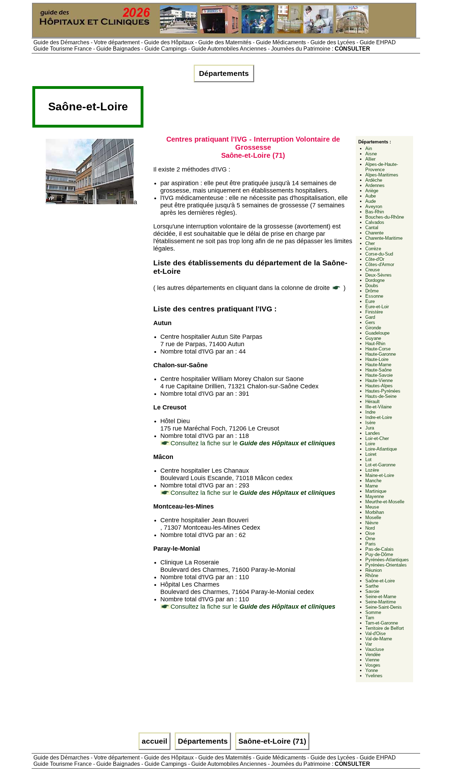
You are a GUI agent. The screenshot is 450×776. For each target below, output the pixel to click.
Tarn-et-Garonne (381, 623)
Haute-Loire (376, 359)
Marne (371, 486)
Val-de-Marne (378, 638)
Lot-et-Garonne (380, 464)
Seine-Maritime (380, 601)
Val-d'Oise (375, 633)
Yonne (371, 670)
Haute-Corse (378, 348)
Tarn (369, 617)
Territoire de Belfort (384, 628)
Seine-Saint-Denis (383, 607)
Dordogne (375, 280)
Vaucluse (374, 649)
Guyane (373, 338)
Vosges (372, 665)
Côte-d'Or (374, 259)
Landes (372, 433)
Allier (370, 159)
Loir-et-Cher (377, 438)
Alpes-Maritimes (381, 174)
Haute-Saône (378, 370)
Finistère (374, 312)
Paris (370, 544)
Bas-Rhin (374, 211)
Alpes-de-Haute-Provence (381, 167)
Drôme (372, 290)
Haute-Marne (378, 364)
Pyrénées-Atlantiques (387, 559)
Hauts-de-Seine (381, 396)
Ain (368, 148)
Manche (373, 480)
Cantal (371, 227)
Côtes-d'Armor (379, 264)
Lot (368, 459)
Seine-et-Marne (380, 596)
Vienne (372, 659)
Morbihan (374, 512)
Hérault (372, 401)
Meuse (372, 507)
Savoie (372, 591)
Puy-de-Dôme (379, 554)
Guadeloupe (377, 333)
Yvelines (373, 675)
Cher (370, 243)
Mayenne (374, 496)
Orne (370, 538)
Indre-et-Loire (378, 417)
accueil (154, 741)
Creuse (372, 269)
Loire (370, 443)
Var (368, 644)
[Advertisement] (272, 109)
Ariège (371, 190)
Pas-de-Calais (379, 549)
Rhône (371, 575)
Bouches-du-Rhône (384, 217)
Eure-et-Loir (377, 306)
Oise (370, 533)
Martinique (375, 491)
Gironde (373, 327)
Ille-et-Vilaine (378, 406)
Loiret (371, 454)
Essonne (374, 296)
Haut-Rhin (375, 343)
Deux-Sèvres (378, 275)
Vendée (372, 654)
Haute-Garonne (380, 354)
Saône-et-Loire (380, 580)
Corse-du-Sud (379, 254)
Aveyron (373, 206)
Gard (370, 317)
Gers (370, 322)
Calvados (374, 222)
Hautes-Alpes (379, 385)
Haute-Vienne (379, 380)
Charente (374, 232)
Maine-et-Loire (379, 475)
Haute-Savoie (379, 375)
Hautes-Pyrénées (382, 391)
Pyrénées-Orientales (386, 565)
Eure (370, 301)
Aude (370, 201)
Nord (370, 528)
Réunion (373, 570)
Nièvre (371, 522)
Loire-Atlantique (381, 449)
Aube (370, 196)
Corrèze (373, 248)
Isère (370, 422)
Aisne (371, 153)
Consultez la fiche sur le (253, 443)
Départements (224, 73)
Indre (370, 412)
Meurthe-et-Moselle (384, 501)
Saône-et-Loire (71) (272, 741)
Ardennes (375, 185)
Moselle (373, 517)
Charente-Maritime (384, 238)
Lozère (372, 470)
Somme (373, 612)
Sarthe (372, 586)
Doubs (371, 285)
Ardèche (373, 180)
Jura (369, 428)
